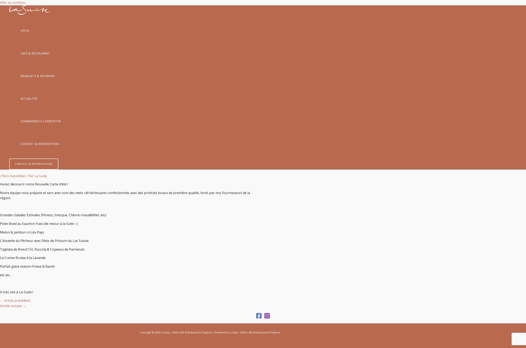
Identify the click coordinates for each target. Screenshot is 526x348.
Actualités (29, 99)
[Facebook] (259, 317)
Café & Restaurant (35, 53)
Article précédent (15, 300)
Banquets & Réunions (38, 76)
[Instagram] (267, 317)
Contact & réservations (40, 144)
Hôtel (25, 31)
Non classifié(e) (13, 176)
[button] (33, 164)
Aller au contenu (12, 2)
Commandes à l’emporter (41, 121)
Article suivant (13, 306)
